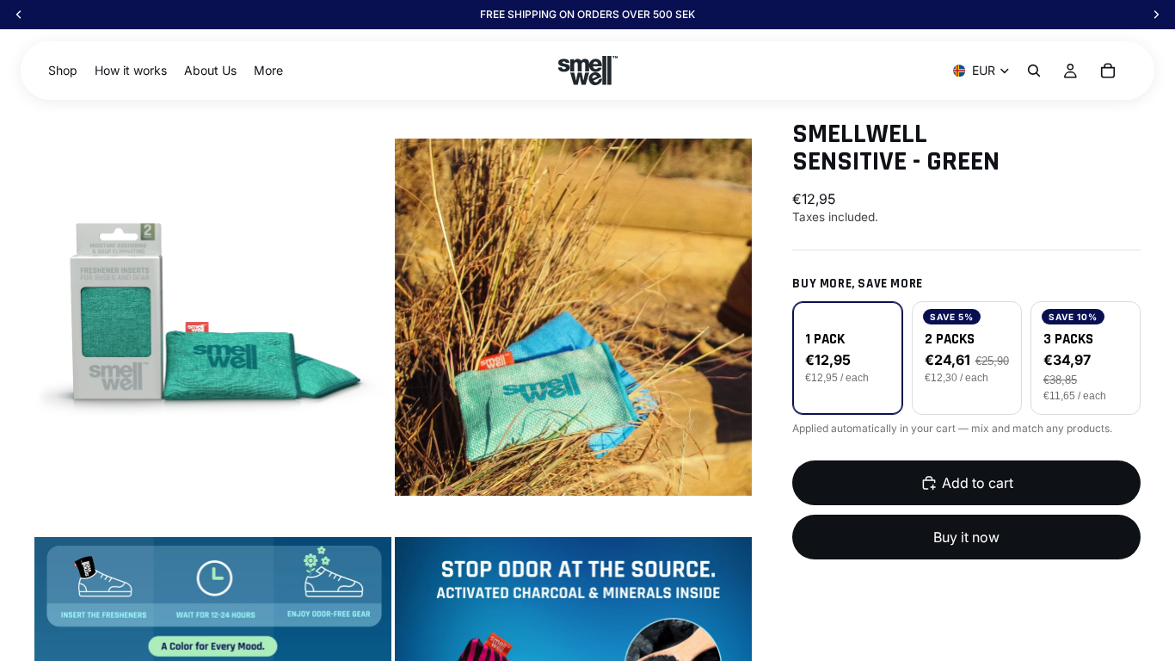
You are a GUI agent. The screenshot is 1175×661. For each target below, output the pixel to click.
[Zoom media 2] (573, 317)
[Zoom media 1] (212, 317)
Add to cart (977, 482)
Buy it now (966, 537)
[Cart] (1108, 71)
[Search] (1034, 71)
